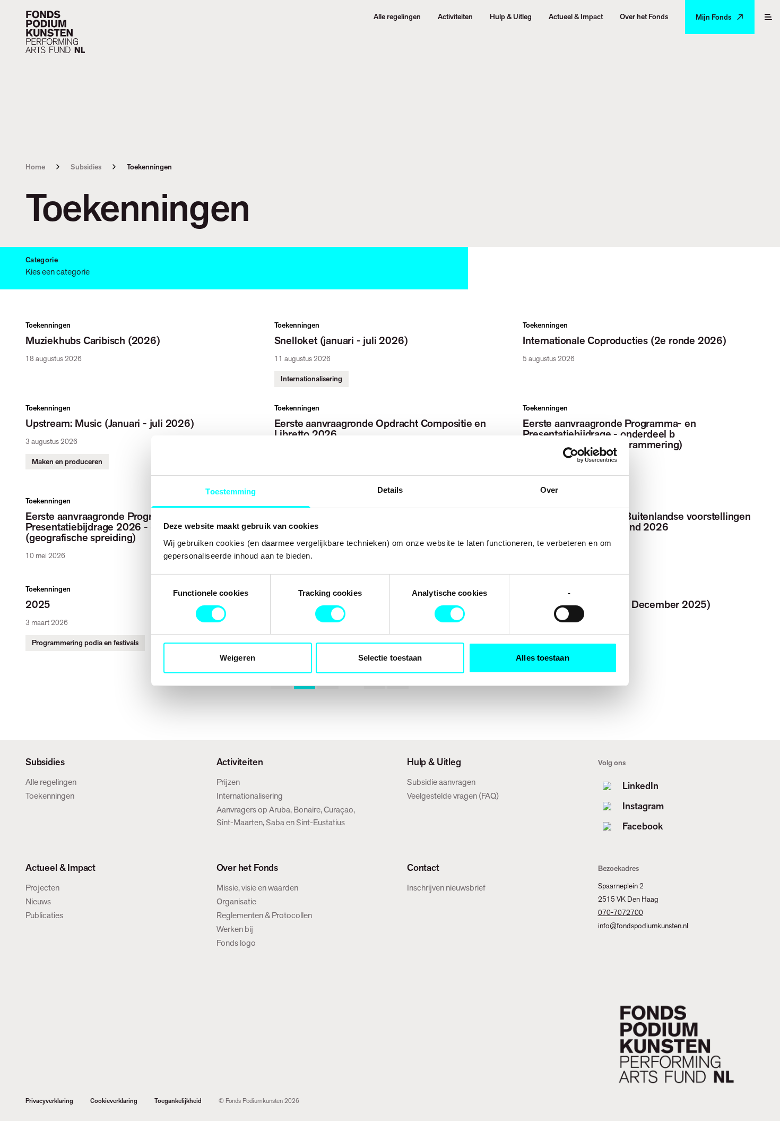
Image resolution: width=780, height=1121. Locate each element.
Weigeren (237, 657)
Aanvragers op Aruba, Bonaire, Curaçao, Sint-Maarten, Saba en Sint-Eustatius (285, 816)
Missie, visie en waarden (257, 887)
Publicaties (44, 915)
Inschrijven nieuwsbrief (446, 887)
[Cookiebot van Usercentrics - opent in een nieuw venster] (570, 455)
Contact (423, 867)
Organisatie (236, 901)
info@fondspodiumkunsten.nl (643, 925)
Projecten (42, 887)
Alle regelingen (50, 782)
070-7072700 (620, 912)
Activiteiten (239, 762)
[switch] (330, 613)
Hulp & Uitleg (434, 762)
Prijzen (228, 782)
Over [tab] (549, 489)
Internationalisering (249, 795)
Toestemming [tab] (230, 490)
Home (35, 167)
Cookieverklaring (113, 1101)
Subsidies (86, 167)
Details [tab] (390, 489)
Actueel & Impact (60, 867)
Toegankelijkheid (178, 1101)
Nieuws (38, 901)
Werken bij (234, 929)
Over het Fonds (247, 867)
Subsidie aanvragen (441, 782)
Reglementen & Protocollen (264, 915)
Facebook (642, 826)
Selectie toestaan (390, 657)
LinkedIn (640, 786)
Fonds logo (236, 942)
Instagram (643, 806)
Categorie (41, 259)
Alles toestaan (542, 657)
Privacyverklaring (49, 1101)
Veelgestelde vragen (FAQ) (453, 795)
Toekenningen (49, 795)
